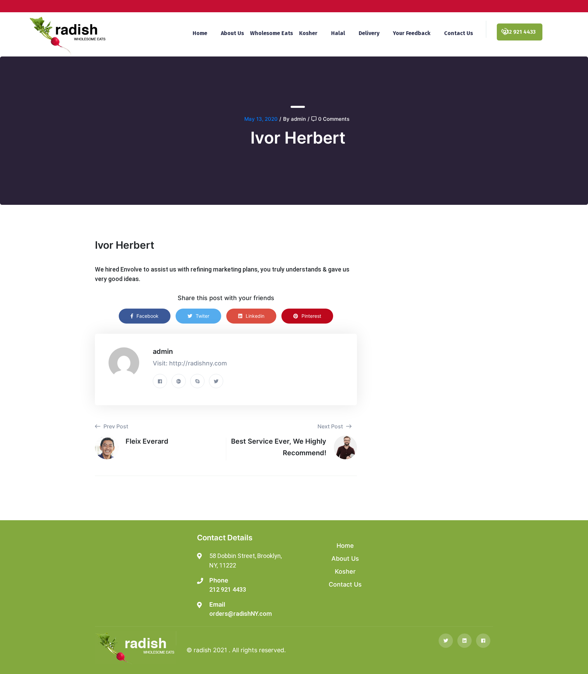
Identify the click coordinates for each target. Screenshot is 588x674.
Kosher (308, 33)
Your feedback (411, 33)
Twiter (202, 316)
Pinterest (311, 316)
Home (200, 33)
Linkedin (255, 316)
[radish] (68, 34)
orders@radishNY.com (240, 613)
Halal (338, 33)
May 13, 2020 (261, 119)
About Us (232, 33)
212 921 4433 (227, 589)
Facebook (147, 316)
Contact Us (458, 33)
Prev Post (115, 426)
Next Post (330, 426)
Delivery (369, 33)
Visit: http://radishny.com (190, 363)
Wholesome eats (271, 33)
